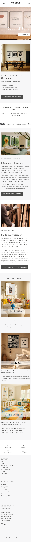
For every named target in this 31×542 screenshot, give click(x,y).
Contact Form (5, 508)
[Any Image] (15, 3)
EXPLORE (6, 34)
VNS (18, 537)
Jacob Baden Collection (8, 370)
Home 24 (4, 490)
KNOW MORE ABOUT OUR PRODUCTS (15, 267)
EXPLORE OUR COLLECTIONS (12, 194)
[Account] (29, 3)
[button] (12, 38)
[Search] (4, 3)
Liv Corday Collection (7, 319)
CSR (2, 463)
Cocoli (3, 488)
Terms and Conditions (8, 465)
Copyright (4, 471)
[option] (15, 23)
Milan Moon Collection (8, 422)
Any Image (7, 537)
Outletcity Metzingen (7, 496)
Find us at (4, 473)
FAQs (2, 461)
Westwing (4, 484)
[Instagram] (2, 524)
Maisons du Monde (7, 492)
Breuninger (4, 486)
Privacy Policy (5, 469)
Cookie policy (5, 467)
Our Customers (11, 113)
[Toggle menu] (1, 3)
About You (4, 494)
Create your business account (12, 96)
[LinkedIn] (4, 524)
